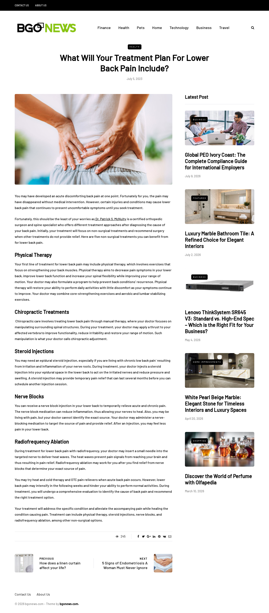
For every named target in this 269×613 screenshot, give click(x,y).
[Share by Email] (169, 536)
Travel (224, 27)
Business (204, 27)
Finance (104, 27)
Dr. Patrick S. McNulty (110, 219)
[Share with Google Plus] (148, 536)
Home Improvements (207, 362)
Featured (199, 198)
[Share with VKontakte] (164, 536)
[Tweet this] (143, 536)
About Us (40, 5)
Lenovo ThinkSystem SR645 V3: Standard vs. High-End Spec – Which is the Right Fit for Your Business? (219, 321)
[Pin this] (159, 536)
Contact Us (22, 5)
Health (123, 27)
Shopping (199, 441)
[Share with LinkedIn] (154, 536)
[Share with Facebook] (138, 536)
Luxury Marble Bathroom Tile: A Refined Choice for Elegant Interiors (219, 239)
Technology (179, 27)
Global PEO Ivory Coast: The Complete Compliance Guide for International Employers (216, 161)
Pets (141, 27)
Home (157, 27)
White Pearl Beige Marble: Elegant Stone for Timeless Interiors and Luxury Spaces (216, 403)
